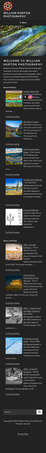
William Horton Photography (16, 14)
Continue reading (12, 117)
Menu (24, 23)
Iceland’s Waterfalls (31, 92)
